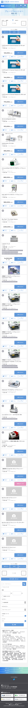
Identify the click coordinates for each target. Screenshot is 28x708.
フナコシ (21, 639)
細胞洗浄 (14, 648)
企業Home (7, 668)
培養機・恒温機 (9, 654)
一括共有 (14, 32)
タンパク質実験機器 (18, 657)
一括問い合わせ (5, 32)
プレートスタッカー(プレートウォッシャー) (10, 645)
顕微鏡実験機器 (10, 653)
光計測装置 (11, 657)
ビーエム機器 (16, 639)
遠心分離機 (8, 659)
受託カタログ (7, 670)
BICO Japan (4, 636)
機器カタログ (9, 6)
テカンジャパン (13, 638)
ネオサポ (7, 672)
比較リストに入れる (22, 32)
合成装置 (6, 657)
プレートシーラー (8, 632)
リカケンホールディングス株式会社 (9, 686)
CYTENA (17, 636)
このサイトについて (18, 703)
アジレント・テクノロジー (10, 637)
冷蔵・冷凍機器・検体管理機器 (17, 659)
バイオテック (19, 638)
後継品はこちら (20, 483)
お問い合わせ (20, 53)
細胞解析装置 (16, 653)
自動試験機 (15, 632)
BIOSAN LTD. (11, 636)
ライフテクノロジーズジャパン (14, 640)
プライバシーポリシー (9, 703)
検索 (24, 584)
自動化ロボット (5, 631)
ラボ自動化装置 (14, 658)
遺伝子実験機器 (5, 652)
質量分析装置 (13, 655)
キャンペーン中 (6, 587)
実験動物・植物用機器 (17, 654)
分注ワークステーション (14, 631)
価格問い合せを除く (7, 596)
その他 (19, 632)
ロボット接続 (9, 648)
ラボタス (21, 670)
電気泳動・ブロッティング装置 (15, 652)
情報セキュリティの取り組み (13, 704)
